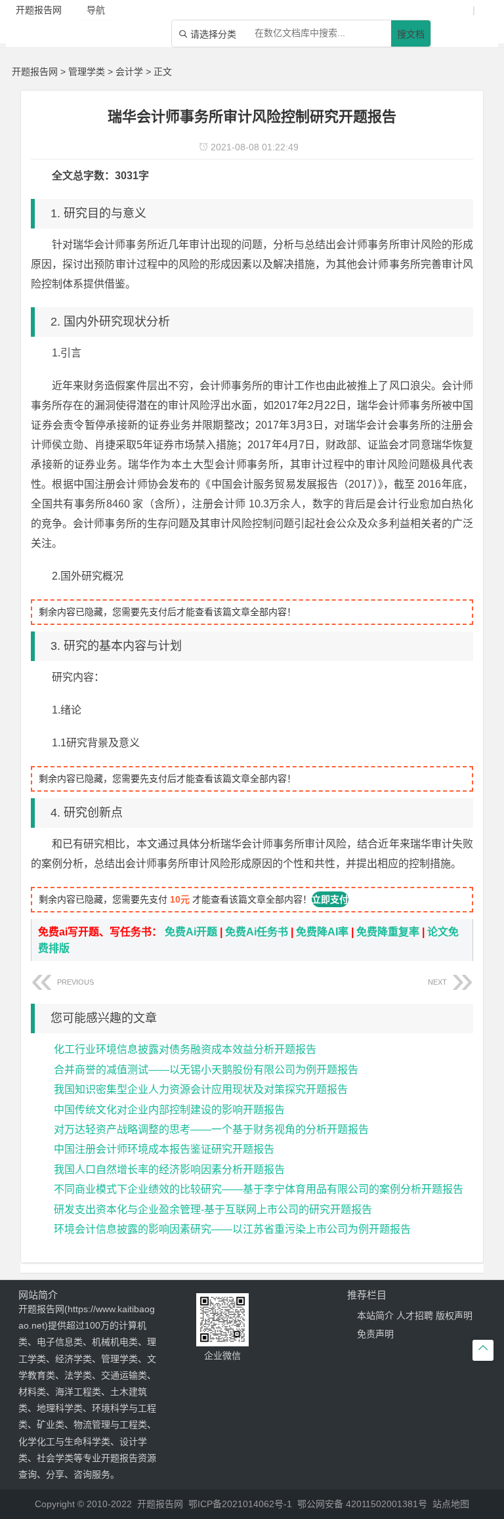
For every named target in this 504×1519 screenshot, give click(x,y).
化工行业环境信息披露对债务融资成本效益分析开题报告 (185, 1049)
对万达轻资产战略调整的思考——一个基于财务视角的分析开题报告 (211, 1129)
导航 (96, 10)
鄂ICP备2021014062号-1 (240, 1504)
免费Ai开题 (191, 931)
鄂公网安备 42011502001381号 (362, 1504)
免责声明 (375, 1334)
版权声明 (454, 1315)
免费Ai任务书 (256, 931)
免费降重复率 (387, 931)
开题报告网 (35, 71)
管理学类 (86, 71)
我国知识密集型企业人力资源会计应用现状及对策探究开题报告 (201, 1089)
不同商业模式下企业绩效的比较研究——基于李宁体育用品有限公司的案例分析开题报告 (258, 1189)
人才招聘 (414, 1315)
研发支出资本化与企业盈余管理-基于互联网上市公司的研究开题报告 (213, 1209)
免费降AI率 (322, 931)
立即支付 (330, 899)
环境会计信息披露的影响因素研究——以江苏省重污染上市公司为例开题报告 (232, 1229)
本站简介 (375, 1315)
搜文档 (411, 34)
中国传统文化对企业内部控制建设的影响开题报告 (169, 1109)
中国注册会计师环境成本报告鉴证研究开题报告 (164, 1149)
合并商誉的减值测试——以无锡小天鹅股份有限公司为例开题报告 (206, 1069)
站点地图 (450, 1504)
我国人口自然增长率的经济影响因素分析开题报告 (169, 1169)
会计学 (129, 71)
